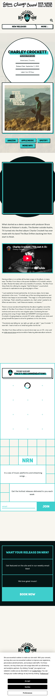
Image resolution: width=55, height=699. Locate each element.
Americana (24, 60)
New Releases (19, 26)
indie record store (10, 332)
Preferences (27, 693)
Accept (27, 681)
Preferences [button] (44, 673)
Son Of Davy (29, 72)
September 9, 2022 (32, 66)
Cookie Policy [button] (36, 671)
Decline (27, 687)
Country (32, 60)
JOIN (46, 506)
